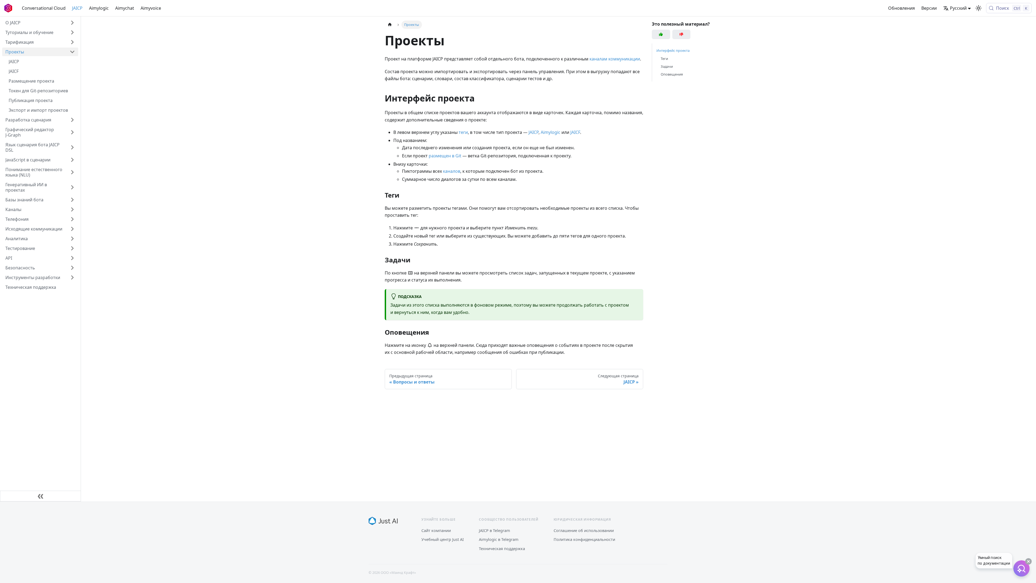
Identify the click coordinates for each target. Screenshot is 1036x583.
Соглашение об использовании (584, 530)
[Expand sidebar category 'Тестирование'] (72, 248)
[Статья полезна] (661, 34)
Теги (664, 58)
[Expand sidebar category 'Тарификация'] (72, 42)
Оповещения (672, 74)
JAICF (575, 132)
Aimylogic (99, 8)
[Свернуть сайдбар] (40, 496)
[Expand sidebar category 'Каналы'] (72, 209)
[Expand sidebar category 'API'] (72, 258)
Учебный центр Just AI (442, 539)
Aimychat (124, 8)
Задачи (667, 66)
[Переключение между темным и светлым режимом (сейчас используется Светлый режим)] (978, 8)
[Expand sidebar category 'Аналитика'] (72, 238)
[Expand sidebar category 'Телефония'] (72, 219)
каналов (451, 171)
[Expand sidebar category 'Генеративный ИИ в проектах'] (72, 187)
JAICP (77, 8)
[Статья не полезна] (681, 34)
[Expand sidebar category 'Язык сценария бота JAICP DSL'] (72, 147)
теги (463, 132)
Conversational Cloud (44, 8)
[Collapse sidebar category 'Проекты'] (72, 52)
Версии (929, 8)
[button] (40, 32)
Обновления (901, 8)
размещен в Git (445, 156)
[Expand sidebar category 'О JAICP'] (72, 22)
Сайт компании (436, 530)
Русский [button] (958, 8)
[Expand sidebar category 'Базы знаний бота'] (72, 199)
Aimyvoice (151, 8)
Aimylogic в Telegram (499, 539)
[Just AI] (383, 521)
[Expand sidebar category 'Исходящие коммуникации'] (72, 229)
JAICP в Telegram (494, 530)
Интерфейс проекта (673, 50)
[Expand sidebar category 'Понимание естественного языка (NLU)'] (72, 172)
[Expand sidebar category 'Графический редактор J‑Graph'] (72, 132)
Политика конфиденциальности (584, 539)
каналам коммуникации (614, 59)
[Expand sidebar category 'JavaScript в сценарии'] (72, 159)
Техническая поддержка (502, 548)
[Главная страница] (390, 25)
